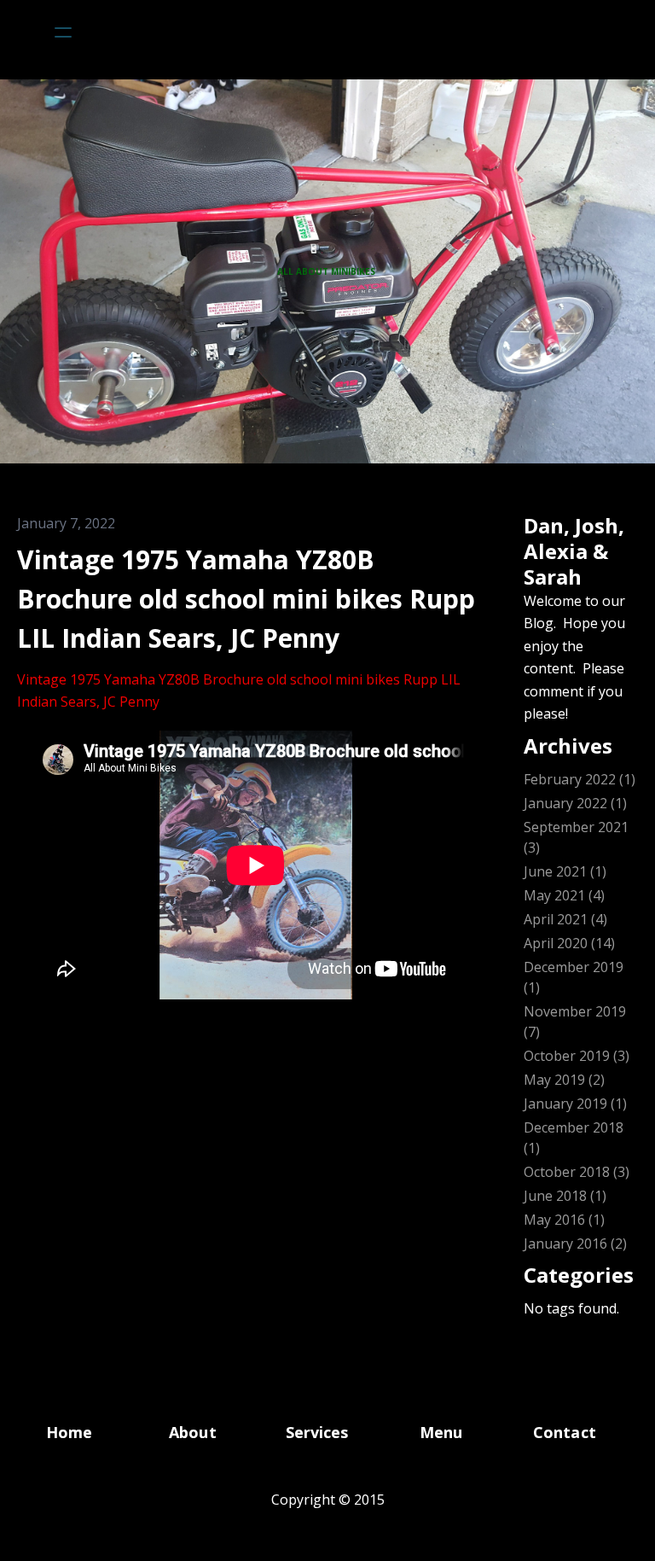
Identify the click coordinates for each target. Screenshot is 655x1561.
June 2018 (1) (565, 1195)
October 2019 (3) (576, 1055)
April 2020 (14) (569, 943)
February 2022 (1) (579, 779)
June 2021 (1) (565, 871)
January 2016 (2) (575, 1243)
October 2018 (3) (576, 1171)
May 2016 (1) (564, 1219)
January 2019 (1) (575, 1103)
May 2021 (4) (564, 895)
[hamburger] (63, 32)
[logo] (349, 32)
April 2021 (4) (565, 919)
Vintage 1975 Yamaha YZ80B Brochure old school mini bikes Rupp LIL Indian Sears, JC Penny (246, 598)
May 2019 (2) (564, 1079)
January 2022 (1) (575, 803)
